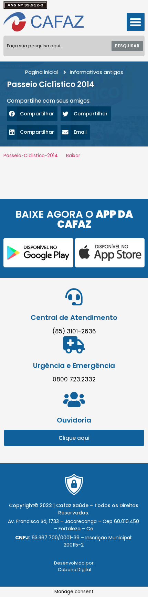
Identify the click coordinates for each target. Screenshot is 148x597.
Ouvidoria (74, 420)
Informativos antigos (96, 72)
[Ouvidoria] (74, 399)
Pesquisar (127, 46)
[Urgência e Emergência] (74, 344)
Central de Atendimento (74, 317)
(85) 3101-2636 (74, 331)
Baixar (73, 155)
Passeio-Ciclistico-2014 (30, 155)
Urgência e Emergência (74, 365)
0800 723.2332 (74, 379)
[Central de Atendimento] (74, 296)
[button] (136, 22)
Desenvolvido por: (74, 563)
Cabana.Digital (74, 569)
